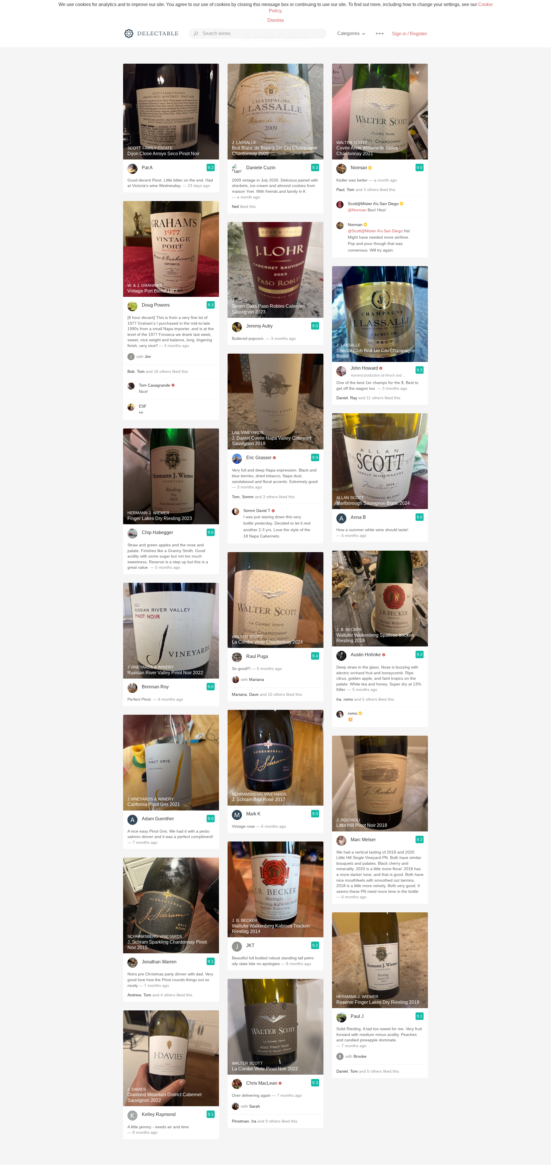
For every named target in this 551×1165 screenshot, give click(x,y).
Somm (248, 496)
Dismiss (275, 20)
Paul (340, 189)
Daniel (342, 398)
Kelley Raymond (159, 1114)
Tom (141, 371)
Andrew (134, 995)
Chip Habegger (157, 532)
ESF (143, 406)
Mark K (253, 813)
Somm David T (256, 510)
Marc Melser (363, 839)
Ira (253, 1121)
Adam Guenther (158, 818)
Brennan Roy (155, 686)
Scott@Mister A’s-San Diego (373, 203)
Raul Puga (257, 656)
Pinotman (240, 1121)
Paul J (357, 1016)
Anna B (358, 517)
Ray (353, 398)
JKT (250, 945)
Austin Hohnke (366, 654)
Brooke (360, 1056)
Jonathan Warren (159, 961)
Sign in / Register (409, 33)
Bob (131, 371)
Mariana (256, 679)
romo (348, 699)
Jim (148, 356)
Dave (254, 694)
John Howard (364, 368)
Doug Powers (156, 305)
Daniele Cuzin (261, 167)
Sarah (254, 1106)
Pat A (147, 167)
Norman (359, 167)
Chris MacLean (261, 1083)
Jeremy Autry (259, 326)
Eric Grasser (258, 457)
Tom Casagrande (154, 385)
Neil (235, 206)
